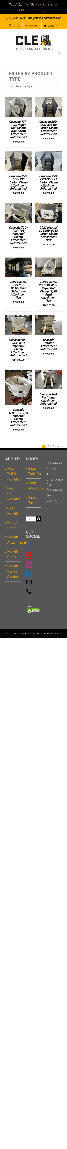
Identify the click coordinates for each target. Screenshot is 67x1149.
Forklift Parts (12, 554)
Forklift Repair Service (13, 571)
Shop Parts (32, 500)
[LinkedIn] (29, 573)
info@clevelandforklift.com (44, 18)
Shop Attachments (34, 486)
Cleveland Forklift (16, 634)
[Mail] (29, 582)
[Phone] (29, 591)
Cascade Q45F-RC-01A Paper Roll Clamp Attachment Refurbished (18, 417)
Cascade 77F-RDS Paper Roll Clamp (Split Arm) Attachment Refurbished (18, 129)
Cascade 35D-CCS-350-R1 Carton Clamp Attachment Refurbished (48, 182)
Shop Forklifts (34, 471)
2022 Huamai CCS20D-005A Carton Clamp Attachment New (48, 234)
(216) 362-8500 (15, 18)
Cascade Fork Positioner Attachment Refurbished (49, 399)
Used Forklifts (13, 511)
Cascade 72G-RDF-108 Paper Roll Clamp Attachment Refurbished (18, 235)
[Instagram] (29, 564)
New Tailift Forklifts (13, 473)
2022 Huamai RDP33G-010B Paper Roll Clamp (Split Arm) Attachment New (48, 291)
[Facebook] (29, 546)
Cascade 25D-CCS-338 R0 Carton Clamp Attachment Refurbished (48, 128)
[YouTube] (29, 555)
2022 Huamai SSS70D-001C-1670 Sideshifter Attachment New (18, 289)
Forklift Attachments (13, 540)
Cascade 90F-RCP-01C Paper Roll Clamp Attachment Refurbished (18, 347)
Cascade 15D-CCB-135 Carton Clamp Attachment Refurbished (18, 182)
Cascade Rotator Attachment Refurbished (48, 344)
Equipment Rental (13, 525)
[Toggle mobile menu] (60, 54)
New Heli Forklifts (13, 493)
